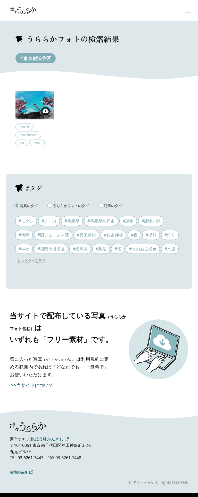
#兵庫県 (71, 221)
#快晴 (24, 235)
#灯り (169, 235)
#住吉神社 (113, 235)
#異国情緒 (86, 235)
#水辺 (169, 249)
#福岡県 (80, 249)
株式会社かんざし (46, 439)
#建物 (128, 221)
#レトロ (49, 221)
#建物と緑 (151, 221)
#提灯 (151, 235)
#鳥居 (101, 249)
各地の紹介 (19, 472)
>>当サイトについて (32, 385)
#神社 (24, 249)
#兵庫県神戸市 (101, 221)
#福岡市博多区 (51, 249)
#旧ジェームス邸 (53, 235)
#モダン (26, 221)
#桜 (117, 249)
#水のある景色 (142, 249)
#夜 (134, 235)
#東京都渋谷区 (35, 58)
